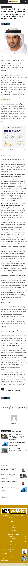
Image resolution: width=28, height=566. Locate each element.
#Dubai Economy (19, 388)
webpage (7, 92)
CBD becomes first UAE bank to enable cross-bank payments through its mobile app (17, 450)
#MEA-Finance (10, 390)
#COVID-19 (7, 388)
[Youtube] (18, 518)
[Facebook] (2, 24)
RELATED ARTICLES (6, 431)
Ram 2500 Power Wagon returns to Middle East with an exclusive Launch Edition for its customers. (7, 408)
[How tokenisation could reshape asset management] (23, 483)
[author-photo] (14, 421)
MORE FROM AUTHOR (16, 431)
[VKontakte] (16, 518)
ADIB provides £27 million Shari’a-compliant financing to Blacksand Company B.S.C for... (8, 476)
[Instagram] (12, 518)
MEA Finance (4, 20)
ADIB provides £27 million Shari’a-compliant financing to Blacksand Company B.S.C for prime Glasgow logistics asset (9, 558)
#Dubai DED (12, 388)
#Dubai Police (4, 390)
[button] (2, 2)
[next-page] (4, 455)
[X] (5, 24)
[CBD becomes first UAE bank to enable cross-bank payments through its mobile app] (4, 450)
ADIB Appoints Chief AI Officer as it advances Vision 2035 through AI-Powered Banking (11, 551)
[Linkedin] (8, 24)
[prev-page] (2, 455)
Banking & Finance (8, 4)
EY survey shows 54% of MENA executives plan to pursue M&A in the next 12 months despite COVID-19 (21, 408)
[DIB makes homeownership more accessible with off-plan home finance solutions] (4, 444)
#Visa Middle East (18, 390)
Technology (10, 6)
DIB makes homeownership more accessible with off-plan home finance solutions (16, 444)
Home (2, 4)
